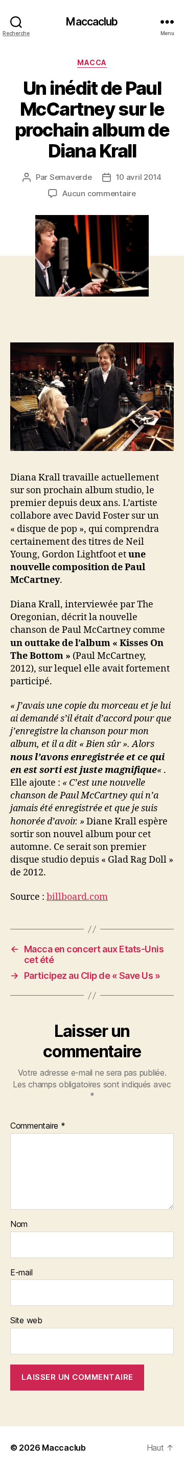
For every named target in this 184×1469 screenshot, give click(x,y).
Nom (19, 1224)
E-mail (21, 1272)
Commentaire (37, 1126)
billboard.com (77, 897)
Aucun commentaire (99, 193)
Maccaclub (92, 21)
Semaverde (71, 177)
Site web (26, 1320)
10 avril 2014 (139, 177)
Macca (92, 62)
